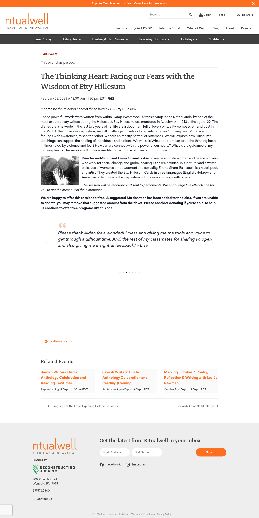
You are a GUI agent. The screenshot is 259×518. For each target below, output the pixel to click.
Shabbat (215, 39)
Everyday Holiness (152, 39)
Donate (246, 28)
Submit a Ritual (169, 28)
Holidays (187, 39)
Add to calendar (59, 341)
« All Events (49, 54)
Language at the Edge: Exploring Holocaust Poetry (84, 406)
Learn (120, 28)
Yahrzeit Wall (196, 28)
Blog (215, 28)
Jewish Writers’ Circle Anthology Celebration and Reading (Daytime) (63, 377)
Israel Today (43, 39)
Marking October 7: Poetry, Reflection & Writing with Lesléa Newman (190, 377)
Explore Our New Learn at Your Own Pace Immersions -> (130, 3)
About (229, 28)
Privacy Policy (164, 514)
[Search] (190, 14)
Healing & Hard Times (108, 39)
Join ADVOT (143, 28)
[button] (46, 242)
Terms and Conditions (143, 514)
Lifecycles (70, 39)
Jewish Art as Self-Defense (196, 406)
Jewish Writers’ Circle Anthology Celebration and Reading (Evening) (125, 377)
